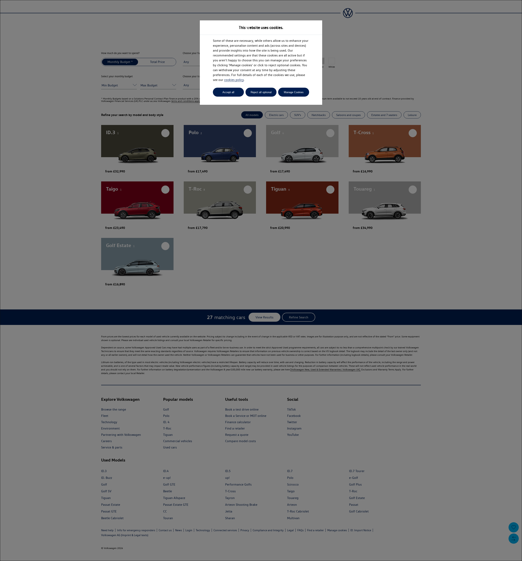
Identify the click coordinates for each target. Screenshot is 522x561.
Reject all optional (261, 92)
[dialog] (261, 280)
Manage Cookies (294, 92)
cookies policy (234, 80)
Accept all (228, 92)
